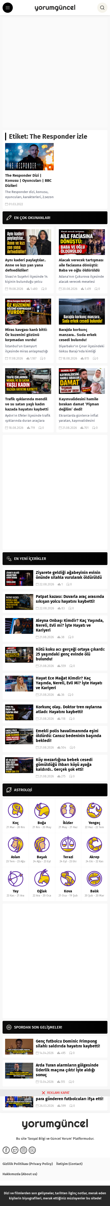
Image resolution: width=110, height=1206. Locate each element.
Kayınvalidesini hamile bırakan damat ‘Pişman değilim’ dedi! (79, 404)
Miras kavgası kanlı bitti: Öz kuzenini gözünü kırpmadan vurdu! (26, 334)
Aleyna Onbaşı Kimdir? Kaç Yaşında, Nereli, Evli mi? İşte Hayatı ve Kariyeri (70, 625)
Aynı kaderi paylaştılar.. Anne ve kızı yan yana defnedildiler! (25, 265)
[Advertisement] (55, 72)
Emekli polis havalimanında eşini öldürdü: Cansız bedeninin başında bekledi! (68, 735)
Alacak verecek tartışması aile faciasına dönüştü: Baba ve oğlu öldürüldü (81, 265)
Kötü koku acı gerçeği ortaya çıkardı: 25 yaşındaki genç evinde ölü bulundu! (70, 654)
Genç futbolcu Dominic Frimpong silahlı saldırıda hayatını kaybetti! (68, 1043)
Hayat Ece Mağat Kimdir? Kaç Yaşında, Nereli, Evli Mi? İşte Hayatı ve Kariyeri (69, 683)
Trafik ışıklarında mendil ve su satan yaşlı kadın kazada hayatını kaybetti (26, 404)
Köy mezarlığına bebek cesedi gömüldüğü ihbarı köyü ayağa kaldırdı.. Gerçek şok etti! (64, 764)
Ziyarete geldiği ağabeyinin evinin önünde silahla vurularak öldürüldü (69, 575)
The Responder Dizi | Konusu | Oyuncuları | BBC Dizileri (28, 180)
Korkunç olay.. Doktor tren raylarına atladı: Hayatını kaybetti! (69, 709)
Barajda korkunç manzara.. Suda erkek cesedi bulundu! (77, 334)
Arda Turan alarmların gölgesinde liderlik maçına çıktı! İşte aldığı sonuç (67, 1070)
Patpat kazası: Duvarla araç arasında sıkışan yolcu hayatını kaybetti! (70, 599)
